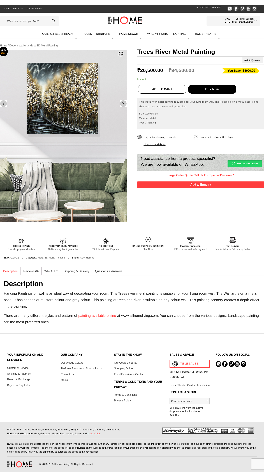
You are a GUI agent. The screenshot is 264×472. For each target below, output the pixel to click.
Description (10, 271)
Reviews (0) (31, 271)
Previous (3, 103)
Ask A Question (252, 60)
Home (7, 8)
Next (123, 103)
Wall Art (23, 45)
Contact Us (67, 374)
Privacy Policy (122, 400)
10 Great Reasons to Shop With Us (81, 368)
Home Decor (128, 33)
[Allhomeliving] (125, 23)
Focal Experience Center (128, 374)
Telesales (189, 363)
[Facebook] (236, 8)
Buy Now (212, 89)
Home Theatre (205, 33)
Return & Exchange (18, 379)
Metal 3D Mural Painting (51, 257)
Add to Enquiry (200, 184)
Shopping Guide (123, 368)
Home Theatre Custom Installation (190, 385)
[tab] (10, 271)
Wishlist (216, 7)
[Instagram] (254, 8)
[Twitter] (229, 8)
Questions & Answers (108, 271)
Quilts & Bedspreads (57, 33)
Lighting (179, 33)
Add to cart (162, 89)
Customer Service (18, 367)
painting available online (97, 316)
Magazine (18, 8)
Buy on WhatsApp (247, 163)
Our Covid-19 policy (125, 362)
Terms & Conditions (125, 394)
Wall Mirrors (157, 33)
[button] (121, 54)
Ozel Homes (87, 257)
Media (64, 379)
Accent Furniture (96, 33)
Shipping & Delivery (76, 271)
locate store (34, 8)
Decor (13, 45)
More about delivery (154, 144)
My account (203, 7)
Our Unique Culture (72, 362)
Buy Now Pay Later (18, 385)
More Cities (93, 433)
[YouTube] (248, 8)
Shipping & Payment (19, 373)
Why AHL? (51, 271)
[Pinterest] (242, 8)
